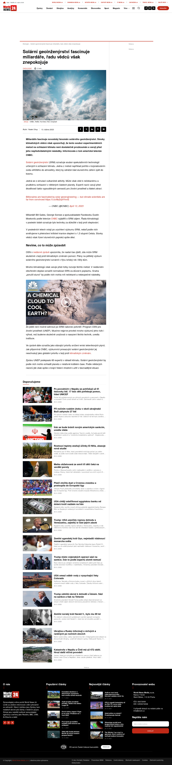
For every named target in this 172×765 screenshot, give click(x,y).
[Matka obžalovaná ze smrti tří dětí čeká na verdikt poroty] (37, 469)
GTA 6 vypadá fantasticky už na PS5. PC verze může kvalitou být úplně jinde (115, 704)
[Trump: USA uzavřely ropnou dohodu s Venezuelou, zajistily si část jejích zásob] (37, 525)
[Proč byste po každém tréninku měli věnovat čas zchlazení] (53, 724)
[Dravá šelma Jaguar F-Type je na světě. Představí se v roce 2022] (53, 714)
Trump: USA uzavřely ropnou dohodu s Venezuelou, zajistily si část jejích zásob (75, 521)
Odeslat (150, 731)
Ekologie (26, 44)
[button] (139, 8)
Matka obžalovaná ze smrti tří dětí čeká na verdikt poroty (76, 466)
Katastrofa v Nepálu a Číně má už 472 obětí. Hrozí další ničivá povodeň (77, 651)
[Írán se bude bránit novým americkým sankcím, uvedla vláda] (37, 432)
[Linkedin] (92, 129)
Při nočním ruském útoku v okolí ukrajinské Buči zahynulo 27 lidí (77, 410)
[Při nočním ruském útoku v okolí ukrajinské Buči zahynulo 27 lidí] (37, 413)
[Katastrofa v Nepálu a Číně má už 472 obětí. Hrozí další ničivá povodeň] (37, 654)
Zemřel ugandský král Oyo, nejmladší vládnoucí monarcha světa (79, 540)
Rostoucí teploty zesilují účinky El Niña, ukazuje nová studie (80, 447)
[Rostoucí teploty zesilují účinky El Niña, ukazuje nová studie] (37, 450)
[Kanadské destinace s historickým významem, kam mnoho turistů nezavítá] (53, 694)
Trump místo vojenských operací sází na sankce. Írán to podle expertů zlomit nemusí (77, 558)
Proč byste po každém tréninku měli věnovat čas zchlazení (71, 723)
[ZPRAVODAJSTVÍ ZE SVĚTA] (7, 8)
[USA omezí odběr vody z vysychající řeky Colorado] (37, 580)
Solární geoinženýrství (37, 162)
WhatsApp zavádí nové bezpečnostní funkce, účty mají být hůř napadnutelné (114, 724)
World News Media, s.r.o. (20, 760)
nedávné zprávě (41, 252)
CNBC (54, 218)
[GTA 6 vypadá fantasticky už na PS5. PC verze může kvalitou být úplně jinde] (96, 705)
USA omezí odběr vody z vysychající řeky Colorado (76, 577)
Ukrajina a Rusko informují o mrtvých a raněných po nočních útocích (75, 632)
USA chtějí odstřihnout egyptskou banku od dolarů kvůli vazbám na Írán (77, 503)
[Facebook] (146, 8)
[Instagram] (150, 8)
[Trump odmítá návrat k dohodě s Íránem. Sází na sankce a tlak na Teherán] (37, 599)
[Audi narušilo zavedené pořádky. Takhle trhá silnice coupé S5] (53, 704)
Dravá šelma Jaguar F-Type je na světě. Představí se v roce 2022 (71, 713)
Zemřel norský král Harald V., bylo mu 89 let (77, 614)
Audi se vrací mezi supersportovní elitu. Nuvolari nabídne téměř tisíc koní (115, 695)
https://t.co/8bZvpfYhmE (57, 199)
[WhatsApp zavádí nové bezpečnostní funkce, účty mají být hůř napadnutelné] (96, 725)
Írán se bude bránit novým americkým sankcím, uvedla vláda (79, 429)
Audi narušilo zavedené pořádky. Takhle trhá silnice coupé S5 (71, 703)
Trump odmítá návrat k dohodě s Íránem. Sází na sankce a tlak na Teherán (78, 595)
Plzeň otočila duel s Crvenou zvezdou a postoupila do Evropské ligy (75, 484)
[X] (153, 8)
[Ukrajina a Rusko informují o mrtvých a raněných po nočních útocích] (37, 636)
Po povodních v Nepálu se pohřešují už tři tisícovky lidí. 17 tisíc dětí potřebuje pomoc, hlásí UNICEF (77, 391)
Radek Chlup (33, 129)
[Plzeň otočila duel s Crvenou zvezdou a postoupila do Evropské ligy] (37, 488)
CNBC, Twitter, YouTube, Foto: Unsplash (43, 122)
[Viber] (97, 129)
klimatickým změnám (80, 353)
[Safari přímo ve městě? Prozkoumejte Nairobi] (96, 715)
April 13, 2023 (76, 205)
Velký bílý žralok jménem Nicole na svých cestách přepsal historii (70, 733)
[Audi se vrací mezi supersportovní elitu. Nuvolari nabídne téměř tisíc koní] (96, 695)
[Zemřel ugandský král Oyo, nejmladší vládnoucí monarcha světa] (37, 543)
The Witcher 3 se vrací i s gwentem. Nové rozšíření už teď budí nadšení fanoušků (115, 734)
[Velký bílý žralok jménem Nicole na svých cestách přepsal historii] (53, 734)
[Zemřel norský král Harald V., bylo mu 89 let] (37, 617)
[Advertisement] (131, 88)
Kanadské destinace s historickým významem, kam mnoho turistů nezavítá (72, 694)
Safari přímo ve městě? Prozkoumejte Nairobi (113, 714)
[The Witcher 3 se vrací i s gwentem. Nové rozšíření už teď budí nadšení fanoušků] (96, 735)
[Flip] (103, 129)
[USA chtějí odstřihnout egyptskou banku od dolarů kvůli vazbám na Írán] (37, 506)
